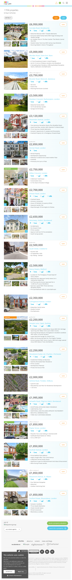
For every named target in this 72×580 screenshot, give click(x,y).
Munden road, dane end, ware (41, 55)
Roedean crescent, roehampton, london (44, 99)
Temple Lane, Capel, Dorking (40, 323)
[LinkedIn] (47, 552)
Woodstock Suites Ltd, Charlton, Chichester (45, 354)
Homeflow (41, 574)
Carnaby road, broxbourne (39, 28)
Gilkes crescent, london (38, 173)
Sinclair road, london (37, 148)
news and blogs (47, 541)
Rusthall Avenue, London (38, 450)
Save (56, 18)
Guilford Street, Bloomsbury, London (43, 498)
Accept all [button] (9, 571)
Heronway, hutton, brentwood (40, 220)
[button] (15, 575)
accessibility (32, 567)
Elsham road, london (37, 194)
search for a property (56, 528)
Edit (63, 18)
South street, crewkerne (38, 249)
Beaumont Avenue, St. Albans (40, 477)
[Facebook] (42, 552)
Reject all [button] (21, 571)
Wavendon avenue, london (39, 120)
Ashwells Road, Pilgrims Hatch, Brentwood (45, 401)
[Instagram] (52, 552)
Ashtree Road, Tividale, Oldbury (41, 381)
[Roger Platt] (7, 3)
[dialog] (15, 565)
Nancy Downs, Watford (37, 269)
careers (37, 541)
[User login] (56, 3)
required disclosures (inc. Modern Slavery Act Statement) (51, 567)
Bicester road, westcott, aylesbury (42, 79)
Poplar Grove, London (37, 428)
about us (30, 541)
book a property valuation (57, 523)
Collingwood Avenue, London (40, 301)
